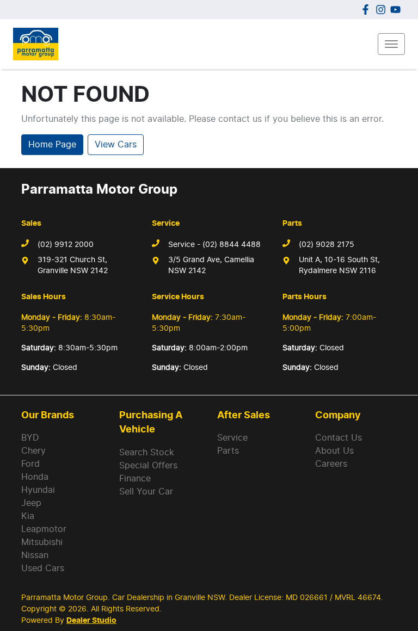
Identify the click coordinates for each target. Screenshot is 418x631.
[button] (391, 44)
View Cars (116, 144)
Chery (33, 451)
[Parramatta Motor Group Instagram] (383, 9)
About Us (334, 451)
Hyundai (38, 490)
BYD (30, 438)
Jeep (31, 503)
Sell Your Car (146, 491)
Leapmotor (43, 529)
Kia (27, 516)
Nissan (34, 555)
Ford (30, 464)
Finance (135, 478)
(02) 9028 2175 (326, 245)
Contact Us (338, 438)
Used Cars (42, 568)
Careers (331, 464)
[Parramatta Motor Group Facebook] (367, 9)
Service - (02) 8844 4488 (214, 245)
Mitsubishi (42, 542)
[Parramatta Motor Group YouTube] (397, 9)
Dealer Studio (91, 620)
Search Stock (146, 452)
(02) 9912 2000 (66, 245)
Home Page (52, 144)
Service (232, 438)
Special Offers (148, 465)
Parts (228, 451)
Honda (34, 477)
